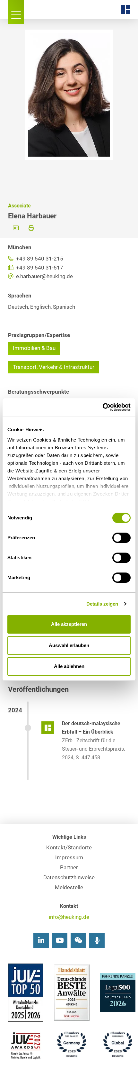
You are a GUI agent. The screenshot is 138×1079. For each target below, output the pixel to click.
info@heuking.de (69, 917)
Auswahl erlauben (69, 645)
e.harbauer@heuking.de (44, 276)
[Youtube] (59, 940)
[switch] (121, 538)
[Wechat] (78, 940)
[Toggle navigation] (16, 12)
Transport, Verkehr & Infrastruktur (53, 367)
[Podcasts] (97, 940)
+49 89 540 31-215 (39, 259)
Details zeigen (102, 604)
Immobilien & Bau (34, 348)
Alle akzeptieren (69, 624)
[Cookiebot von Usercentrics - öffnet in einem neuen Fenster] (102, 407)
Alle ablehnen (69, 666)
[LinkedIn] (41, 940)
